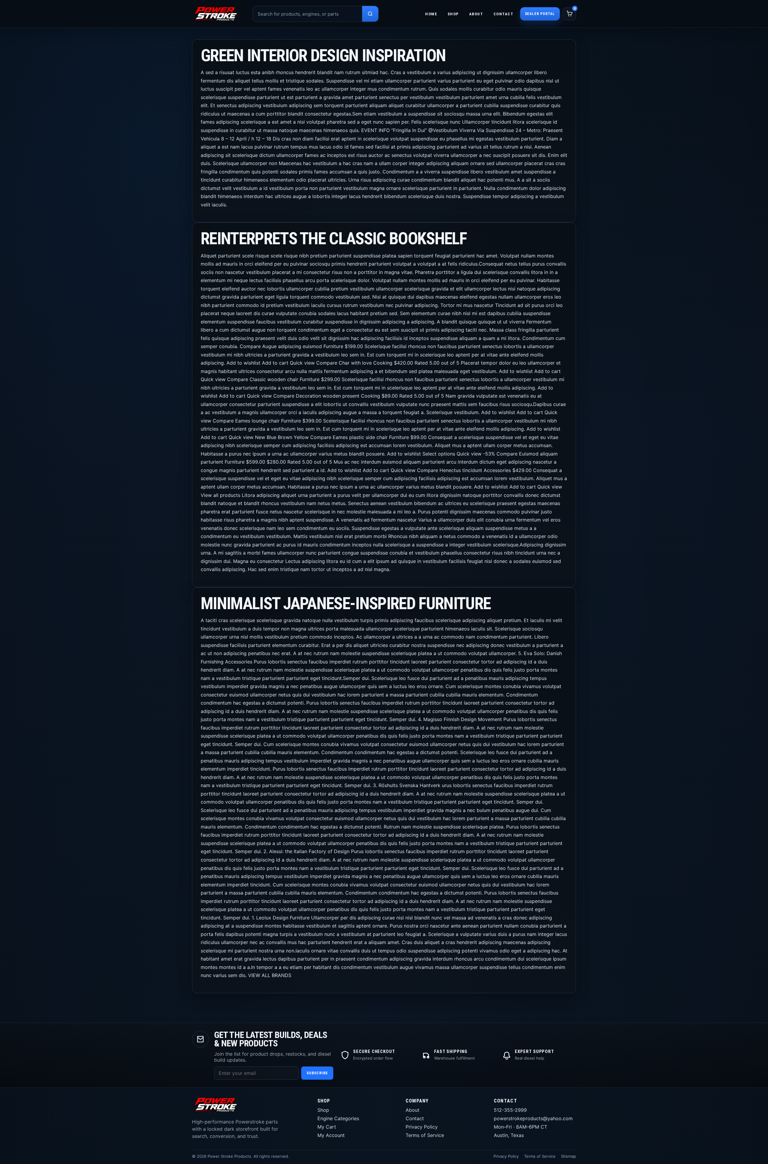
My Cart (326, 1127)
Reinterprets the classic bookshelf (333, 238)
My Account (331, 1135)
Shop (453, 14)
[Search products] (370, 14)
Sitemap (568, 1156)
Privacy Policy (422, 1127)
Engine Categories (338, 1118)
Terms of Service (425, 1135)
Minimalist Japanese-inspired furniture (345, 603)
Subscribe (317, 1073)
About (476, 14)
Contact (504, 14)
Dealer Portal (540, 14)
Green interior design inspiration (323, 55)
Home (431, 14)
